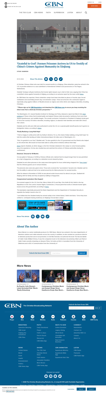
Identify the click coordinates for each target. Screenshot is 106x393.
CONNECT (77, 325)
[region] (53, 389)
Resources (40, 338)
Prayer (39, 330)
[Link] (61, 79)
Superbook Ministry (61, 350)
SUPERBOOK (59, 12)
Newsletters (78, 327)
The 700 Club (25, 12)
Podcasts (77, 353)
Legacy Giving (60, 330)
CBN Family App (42, 365)
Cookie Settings (71, 389)
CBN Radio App (79, 356)
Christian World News (42, 354)
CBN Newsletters (36, 107)
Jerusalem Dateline (43, 360)
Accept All (91, 389)
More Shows (41, 363)
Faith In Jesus (41, 333)
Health (20, 358)
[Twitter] (51, 79)
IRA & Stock (59, 333)
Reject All (81, 389)
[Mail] (56, 79)
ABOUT (79, 12)
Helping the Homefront (22, 334)
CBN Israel (21, 330)
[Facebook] (46, 79)
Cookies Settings (74, 385)
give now (94, 6)
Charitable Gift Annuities (60, 336)
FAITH (48, 12)
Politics (20, 364)
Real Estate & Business (59, 341)
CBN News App (23, 366)
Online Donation (60, 327)
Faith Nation (41, 357)
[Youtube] (46, 376)
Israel (20, 356)
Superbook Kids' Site (62, 357)
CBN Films (21, 337)
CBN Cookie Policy (50, 385)
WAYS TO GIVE (60, 325)
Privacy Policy (31, 385)
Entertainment (23, 361)
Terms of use (23, 385)
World (20, 353)
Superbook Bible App (60, 354)
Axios (82, 94)
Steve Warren (22, 71)
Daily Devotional (42, 327)
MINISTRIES (22, 325)
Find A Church (41, 335)
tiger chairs (83, 162)
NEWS (20, 348)
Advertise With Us (80, 333)
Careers (76, 335)
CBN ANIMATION (61, 348)
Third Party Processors (62, 385)
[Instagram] (55, 376)
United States (23, 350)
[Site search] (86, 13)
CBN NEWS (38, 12)
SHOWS (39, 348)
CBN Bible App (42, 341)
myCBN (83, 385)
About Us (77, 338)
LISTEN (70, 12)
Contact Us (91, 2)
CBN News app (60, 107)
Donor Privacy (40, 385)
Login (99, 2)
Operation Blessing (24, 327)
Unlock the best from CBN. (39, 253)
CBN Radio (77, 350)
